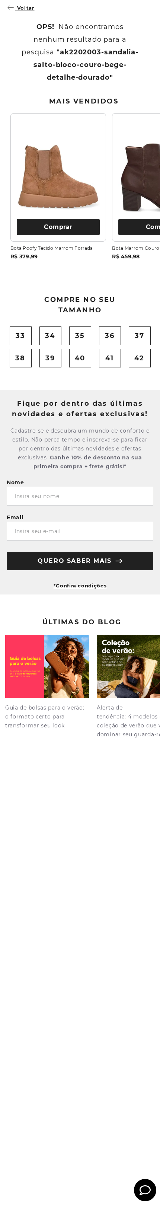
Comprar (58, 226)
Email (15, 517)
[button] (80, 582)
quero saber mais (75, 560)
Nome (15, 482)
